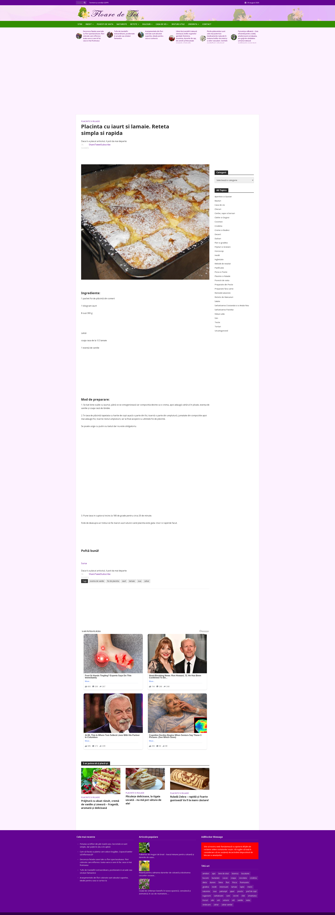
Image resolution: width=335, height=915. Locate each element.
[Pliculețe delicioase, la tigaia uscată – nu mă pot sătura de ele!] (145, 778)
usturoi (226, 900)
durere (212, 882)
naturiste (206, 891)
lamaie (132, 581)
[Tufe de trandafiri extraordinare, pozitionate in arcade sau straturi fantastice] (79, 35)
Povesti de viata (105, 24)
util (233, 900)
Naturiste (122, 24)
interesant (224, 887)
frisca (234, 882)
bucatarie (245, 873)
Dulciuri (146, 24)
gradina (206, 887)
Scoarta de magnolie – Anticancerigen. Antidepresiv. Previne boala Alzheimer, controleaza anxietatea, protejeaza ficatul (247, 37)
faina (221, 882)
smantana (252, 895)
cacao (225, 878)
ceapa (233, 878)
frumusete (244, 882)
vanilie (240, 900)
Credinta (192, 24)
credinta (253, 878)
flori (227, 882)
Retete (133, 24)
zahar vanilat (227, 904)
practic (240, 891)
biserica (235, 873)
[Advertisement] (167, 80)
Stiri (80, 24)
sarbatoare (218, 895)
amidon (206, 873)
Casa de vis (161, 24)
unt (218, 900)
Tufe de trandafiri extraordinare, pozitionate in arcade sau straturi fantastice (93, 34)
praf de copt (251, 891)
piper (232, 891)
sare (228, 895)
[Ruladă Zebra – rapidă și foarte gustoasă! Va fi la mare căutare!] (189, 778)
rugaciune (207, 895)
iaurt (124, 581)
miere (249, 887)
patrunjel (223, 891)
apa (213, 873)
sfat (243, 895)
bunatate (215, 878)
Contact (206, 24)
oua (139, 581)
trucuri (205, 900)
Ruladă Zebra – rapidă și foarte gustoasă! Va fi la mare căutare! (189, 798)
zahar (146, 581)
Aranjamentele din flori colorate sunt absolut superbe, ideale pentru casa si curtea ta (123, 34)
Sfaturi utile (178, 24)
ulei (212, 900)
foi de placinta (113, 581)
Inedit (89, 24)
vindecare (207, 904)
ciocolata (243, 878)
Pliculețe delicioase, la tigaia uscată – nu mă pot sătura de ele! (143, 800)
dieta (205, 882)
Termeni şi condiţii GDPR (98, 2)
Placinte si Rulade (90, 121)
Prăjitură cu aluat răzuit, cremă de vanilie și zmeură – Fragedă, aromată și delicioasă (100, 804)
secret (235, 895)
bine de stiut (223, 873)
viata (248, 900)
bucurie (206, 878)
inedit (214, 887)
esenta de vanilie (97, 581)
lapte (242, 887)
